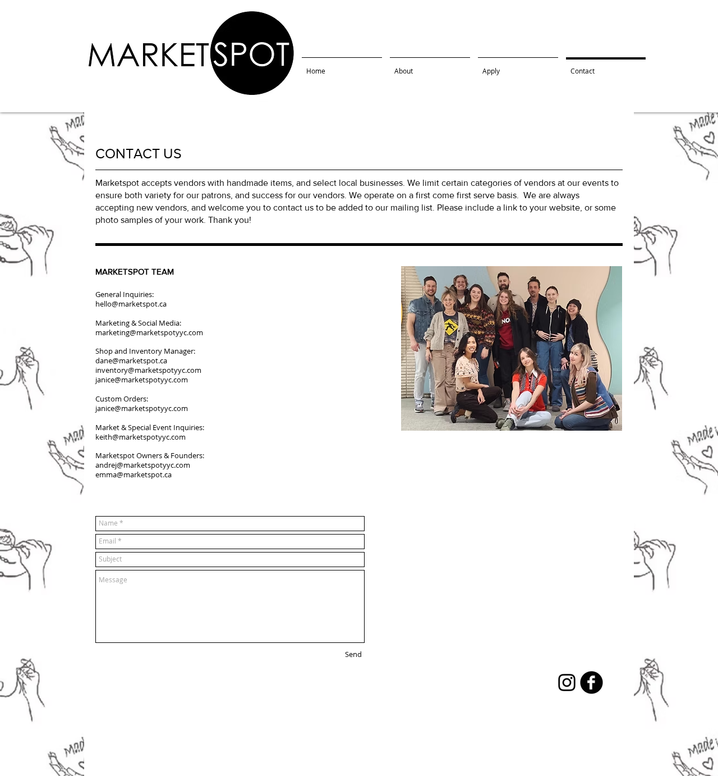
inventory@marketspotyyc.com (148, 370)
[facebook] (591, 682)
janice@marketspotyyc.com (141, 380)
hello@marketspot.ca (131, 304)
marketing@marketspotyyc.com (149, 332)
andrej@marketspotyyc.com (142, 465)
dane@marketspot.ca (131, 360)
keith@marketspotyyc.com (140, 437)
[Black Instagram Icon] (566, 682)
